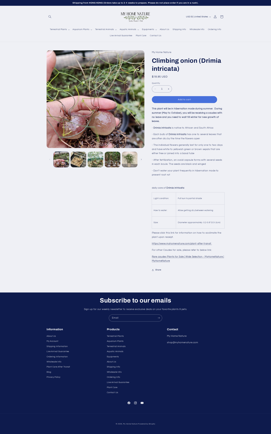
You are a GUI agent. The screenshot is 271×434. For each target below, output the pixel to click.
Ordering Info (113, 377)
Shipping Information (57, 346)
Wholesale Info (54, 362)
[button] (50, 17)
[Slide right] (141, 159)
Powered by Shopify (146, 424)
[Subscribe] (159, 317)
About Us (51, 336)
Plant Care (112, 387)
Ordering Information (57, 357)
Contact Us (112, 393)
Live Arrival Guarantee (58, 352)
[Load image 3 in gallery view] (95, 159)
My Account (52, 341)
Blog (49, 372)
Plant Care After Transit (58, 367)
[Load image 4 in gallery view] (112, 159)
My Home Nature (130, 424)
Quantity (156, 83)
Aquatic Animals (115, 352)
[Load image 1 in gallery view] (61, 159)
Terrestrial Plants (115, 336)
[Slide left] (50, 159)
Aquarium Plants (115, 341)
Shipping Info (113, 367)
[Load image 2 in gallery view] (78, 159)
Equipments (113, 357)
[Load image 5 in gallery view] (129, 159)
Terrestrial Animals (116, 346)
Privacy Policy (53, 377)
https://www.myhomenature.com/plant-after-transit (182, 243)
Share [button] (158, 270)
